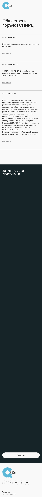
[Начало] (7, 6)
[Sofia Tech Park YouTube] (27, 483)
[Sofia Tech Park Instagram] (22, 483)
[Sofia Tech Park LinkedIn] (11, 483)
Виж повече (6, 53)
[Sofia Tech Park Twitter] (16, 483)
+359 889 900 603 (9, 494)
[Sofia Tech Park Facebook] (5, 483)
